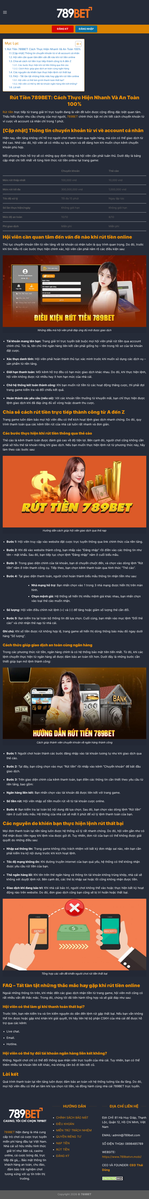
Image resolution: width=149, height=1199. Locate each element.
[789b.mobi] (74, 12)
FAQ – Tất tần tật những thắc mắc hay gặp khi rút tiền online (46, 76)
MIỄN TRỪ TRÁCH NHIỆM (74, 1130)
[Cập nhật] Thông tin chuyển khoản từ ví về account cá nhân (45, 53)
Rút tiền (8, 112)
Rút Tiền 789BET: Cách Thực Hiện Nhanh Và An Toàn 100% (44, 49)
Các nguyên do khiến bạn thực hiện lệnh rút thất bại (42, 72)
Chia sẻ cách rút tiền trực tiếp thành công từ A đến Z (42, 61)
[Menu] (5, 12)
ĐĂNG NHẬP (86, 28)
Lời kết (17, 87)
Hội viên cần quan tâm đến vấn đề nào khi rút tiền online (44, 57)
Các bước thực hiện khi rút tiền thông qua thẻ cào (43, 65)
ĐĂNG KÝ (62, 28)
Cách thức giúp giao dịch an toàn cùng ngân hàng (44, 68)
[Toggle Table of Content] (77, 44)
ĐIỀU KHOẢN (65, 1124)
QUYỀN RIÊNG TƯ (68, 1136)
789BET (72, 116)
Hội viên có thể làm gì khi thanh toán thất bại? (41, 80)
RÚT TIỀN (62, 1149)
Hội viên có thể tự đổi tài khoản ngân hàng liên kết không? (47, 84)
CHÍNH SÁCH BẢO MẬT (72, 1117)
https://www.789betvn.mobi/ (122, 1157)
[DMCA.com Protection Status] (113, 1178)
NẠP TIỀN (63, 1143)
